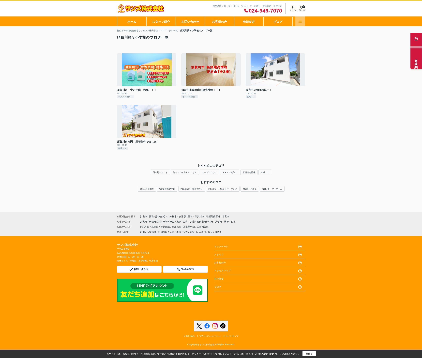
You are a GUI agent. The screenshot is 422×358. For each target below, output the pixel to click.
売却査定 (249, 21)
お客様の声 (219, 21)
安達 (185, 231)
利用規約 (190, 336)
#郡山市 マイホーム (272, 189)
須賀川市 (199, 216)
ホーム (131, 21)
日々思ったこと (160, 172)
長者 (233, 221)
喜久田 (218, 231)
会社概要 (219, 278)
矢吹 (172, 231)
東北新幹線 (189, 226)
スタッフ (219, 254)
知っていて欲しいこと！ (185, 172)
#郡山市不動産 (147, 189)
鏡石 (210, 231)
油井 (186, 221)
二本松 (202, 231)
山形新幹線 (203, 226)
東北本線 (145, 226)
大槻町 (144, 221)
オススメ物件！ (229, 172)
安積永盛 (151, 231)
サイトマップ (232, 336)
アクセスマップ (222, 270)
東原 (179, 221)
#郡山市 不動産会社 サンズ (222, 189)
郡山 (142, 231)
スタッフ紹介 (161, 21)
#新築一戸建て (250, 189)
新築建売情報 (248, 172)
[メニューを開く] (300, 21)
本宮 (178, 231)
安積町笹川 (155, 221)
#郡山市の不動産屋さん (192, 189)
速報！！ (265, 172)
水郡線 (155, 226)
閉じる (309, 353)
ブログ (277, 21)
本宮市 (225, 216)
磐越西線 (165, 226)
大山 (192, 221)
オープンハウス (209, 172)
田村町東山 (169, 221)
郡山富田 (162, 231)
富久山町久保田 (205, 221)
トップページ (221, 246)
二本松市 (172, 216)
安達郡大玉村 (186, 216)
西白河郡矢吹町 (157, 216)
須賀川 (193, 231)
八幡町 (219, 221)
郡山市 (143, 216)
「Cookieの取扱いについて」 (266, 354)
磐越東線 (177, 226)
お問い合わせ (190, 21)
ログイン (293, 10)
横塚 (226, 221)
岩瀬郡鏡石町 (213, 216)
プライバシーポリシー (210, 336)
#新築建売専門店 (167, 189)
